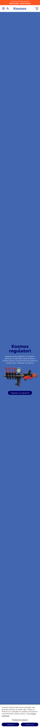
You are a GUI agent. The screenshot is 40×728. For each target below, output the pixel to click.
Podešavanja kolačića (20, 720)
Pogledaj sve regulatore (20, 393)
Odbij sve (10, 724)
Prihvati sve (29, 724)
